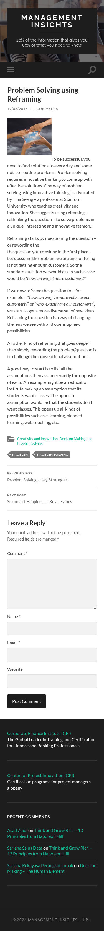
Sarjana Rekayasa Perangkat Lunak (40, 865)
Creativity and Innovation (37, 438)
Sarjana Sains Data (24, 847)
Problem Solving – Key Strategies (37, 477)
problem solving (52, 454)
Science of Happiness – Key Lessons (39, 499)
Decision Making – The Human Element (52, 868)
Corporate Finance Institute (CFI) (39, 733)
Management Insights (52, 21)
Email (13, 642)
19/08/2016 (17, 109)
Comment (17, 553)
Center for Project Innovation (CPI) (40, 775)
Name (14, 616)
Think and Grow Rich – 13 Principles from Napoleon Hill (45, 833)
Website (15, 669)
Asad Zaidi (17, 830)
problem (20, 454)
